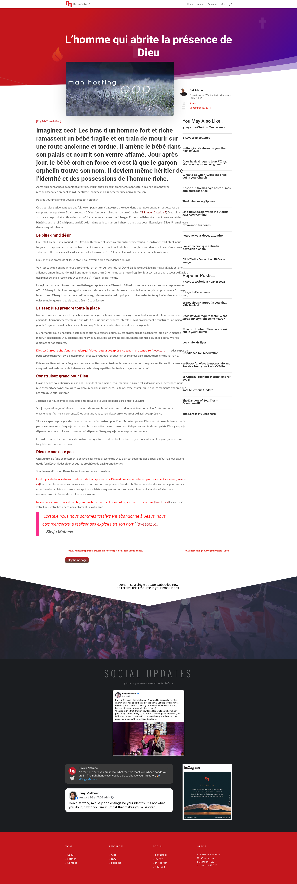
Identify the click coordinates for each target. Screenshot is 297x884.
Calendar (212, 4)
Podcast (116, 863)
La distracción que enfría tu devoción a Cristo (201, 247)
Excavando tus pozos (197, 225)
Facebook (161, 855)
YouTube (160, 867)
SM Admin (196, 90)
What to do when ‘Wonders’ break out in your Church (205, 176)
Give (223, 4)
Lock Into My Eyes (195, 342)
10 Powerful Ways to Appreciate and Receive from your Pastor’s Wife (206, 365)
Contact (72, 863)
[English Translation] (48, 121)
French (193, 103)
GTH (113, 855)
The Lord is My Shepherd (199, 413)
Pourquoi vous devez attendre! (203, 235)
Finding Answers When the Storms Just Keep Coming (205, 213)
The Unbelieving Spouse (199, 201)
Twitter (159, 859)
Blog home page (76, 560)
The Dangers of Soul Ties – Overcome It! (200, 402)
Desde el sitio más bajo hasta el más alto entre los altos (207, 189)
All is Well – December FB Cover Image (204, 261)
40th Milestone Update (198, 390)
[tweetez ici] (159, 350)
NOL (113, 859)
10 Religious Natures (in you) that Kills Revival (205, 150)
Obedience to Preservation (200, 353)
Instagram (161, 863)
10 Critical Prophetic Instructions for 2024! (206, 378)
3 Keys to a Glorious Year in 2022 (204, 127)
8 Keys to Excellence (196, 137)
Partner (71, 859)
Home (190, 4)
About (200, 4)
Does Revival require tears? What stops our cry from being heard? (205, 163)
